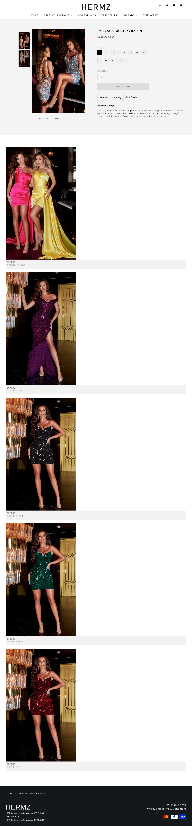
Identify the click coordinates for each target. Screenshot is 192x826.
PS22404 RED (14, 767)
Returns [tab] (104, 98)
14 (143, 53)
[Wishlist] (174, 6)
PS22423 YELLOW (16, 265)
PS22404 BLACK (15, 516)
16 (99, 61)
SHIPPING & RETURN (38, 793)
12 (137, 53)
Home (8, 24)
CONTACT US (11, 793)
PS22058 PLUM (14, 390)
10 (131, 53)
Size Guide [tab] (131, 97)
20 (112, 61)
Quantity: (102, 71)
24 (126, 61)
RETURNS (23, 793)
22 (119, 61)
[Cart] (180, 6)
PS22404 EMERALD (16, 641)
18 (106, 61)
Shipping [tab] (116, 98)
